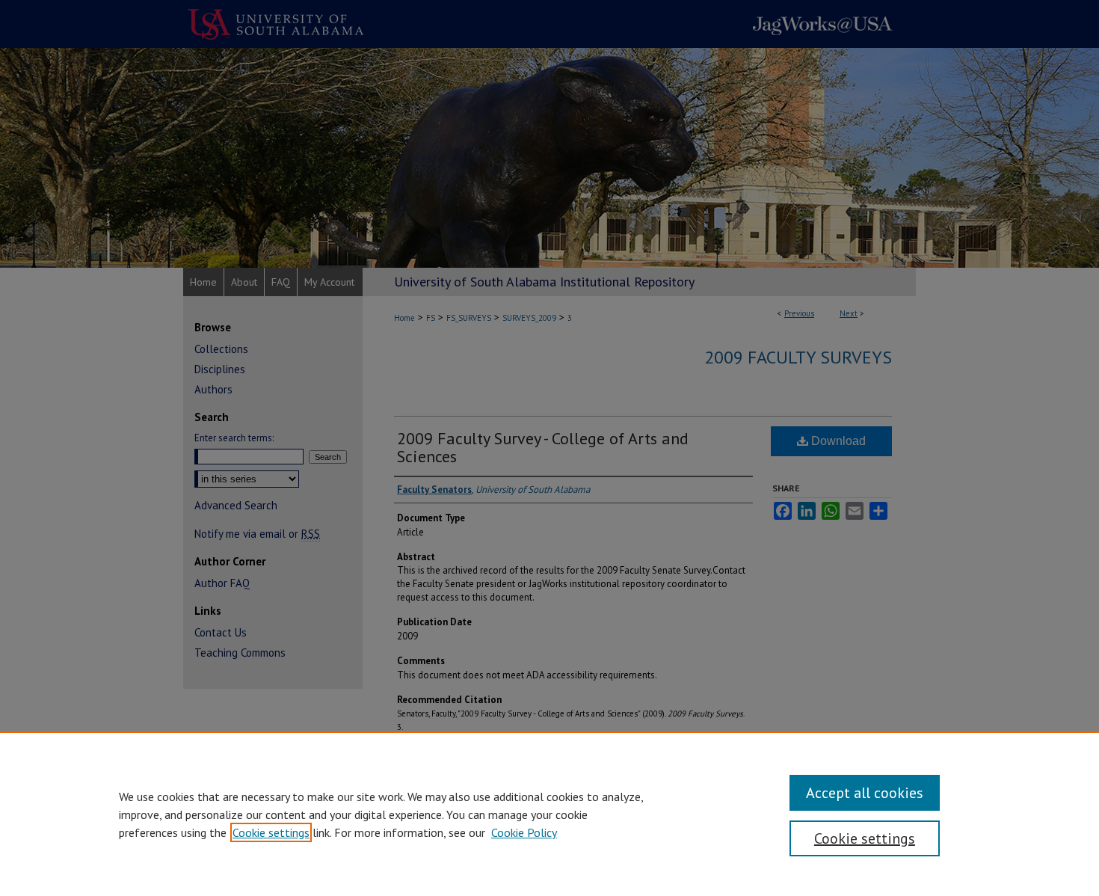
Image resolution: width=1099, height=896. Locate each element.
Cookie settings (271, 832)
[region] (549, 813)
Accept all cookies (864, 793)
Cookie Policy (524, 832)
